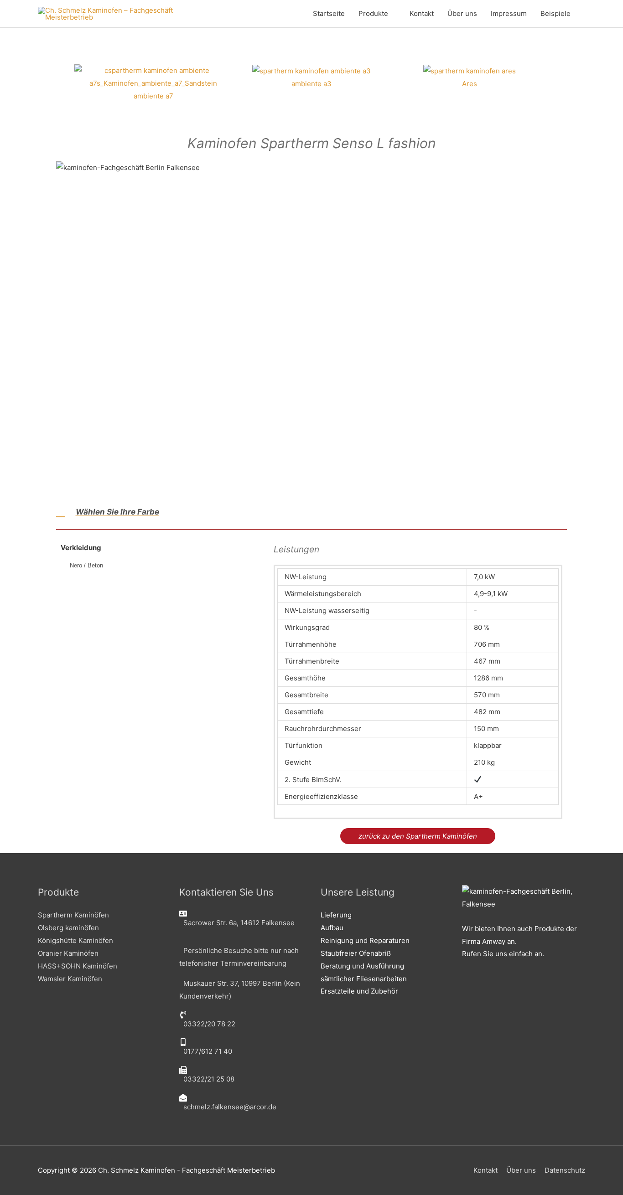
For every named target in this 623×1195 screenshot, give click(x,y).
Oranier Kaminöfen (68, 953)
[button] (65, 83)
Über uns (462, 13)
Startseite (329, 13)
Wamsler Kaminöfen (70, 978)
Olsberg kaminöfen (68, 927)
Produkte (373, 13)
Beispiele (555, 13)
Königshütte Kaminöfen (75, 940)
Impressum (509, 13)
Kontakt (422, 13)
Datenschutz (565, 1170)
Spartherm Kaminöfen (73, 915)
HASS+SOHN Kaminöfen (77, 966)
